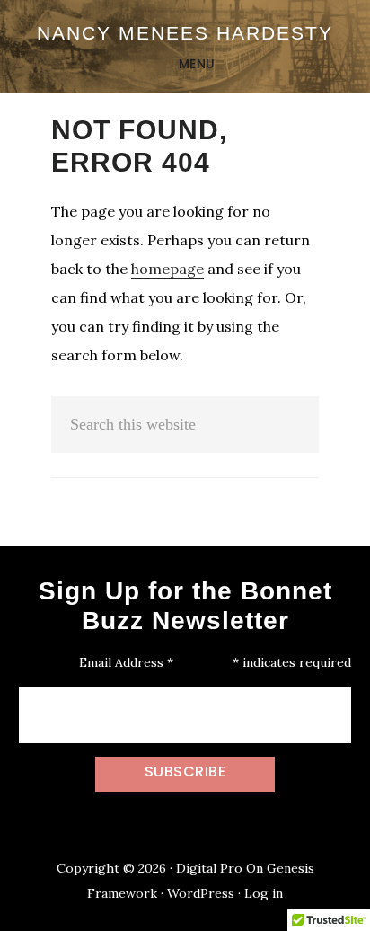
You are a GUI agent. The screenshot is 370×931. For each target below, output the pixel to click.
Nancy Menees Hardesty (185, 32)
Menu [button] (197, 64)
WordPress (200, 893)
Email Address (126, 662)
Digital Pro (209, 868)
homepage (167, 269)
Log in (263, 893)
